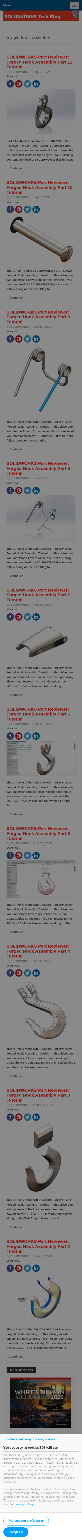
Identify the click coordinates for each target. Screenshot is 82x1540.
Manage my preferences (26, 1520)
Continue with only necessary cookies (30, 1439)
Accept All (15, 1532)
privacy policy (24, 1504)
